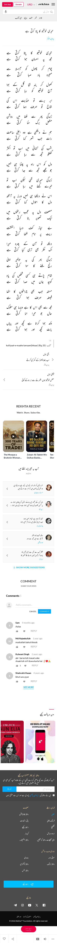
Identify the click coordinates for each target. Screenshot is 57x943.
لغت (30, 17)
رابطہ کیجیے (25, 827)
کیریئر (27, 833)
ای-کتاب (18, 17)
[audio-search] (5, 11)
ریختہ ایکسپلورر (24, 840)
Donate (19, 4)
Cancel (32, 611)
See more (28, 687)
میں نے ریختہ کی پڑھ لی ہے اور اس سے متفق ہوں (28, 795)
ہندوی (26, 857)
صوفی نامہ (51, 857)
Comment (44, 611)
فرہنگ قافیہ (51, 820)
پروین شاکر (50, 38)
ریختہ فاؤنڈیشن (24, 814)
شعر (36, 17)
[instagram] (22, 905)
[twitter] (36, 905)
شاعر (40, 17)
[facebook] (43, 905)
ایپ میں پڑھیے (28, 929)
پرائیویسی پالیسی (35, 795)
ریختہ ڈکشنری (24, 864)
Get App (7, 4)
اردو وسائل (51, 833)
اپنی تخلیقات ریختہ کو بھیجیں (46, 840)
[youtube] (29, 905)
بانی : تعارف (24, 820)
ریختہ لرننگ (51, 864)
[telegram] (15, 905)
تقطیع (53, 827)
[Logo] (44, 4)
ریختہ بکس (25, 870)
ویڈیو (25, 17)
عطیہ (53, 814)
